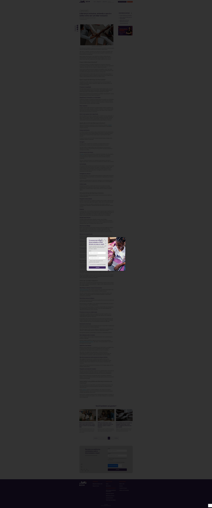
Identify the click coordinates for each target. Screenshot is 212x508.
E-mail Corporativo (93, 255)
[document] (106, 254)
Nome (90, 250)
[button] (123, 239)
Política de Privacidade (101, 264)
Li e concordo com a (98, 264)
